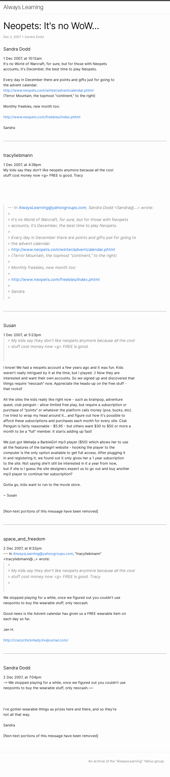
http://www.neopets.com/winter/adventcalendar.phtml (48, 90)
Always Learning (23, 7)
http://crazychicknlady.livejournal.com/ (35, 640)
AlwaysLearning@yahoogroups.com (52, 207)
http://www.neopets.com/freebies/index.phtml (41, 117)
